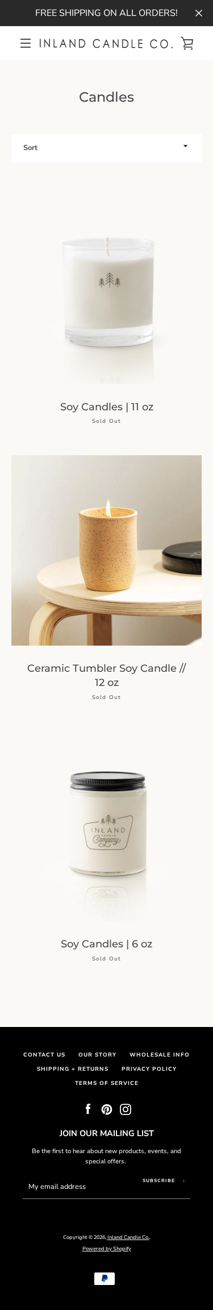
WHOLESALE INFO (160, 1054)
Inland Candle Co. (128, 1237)
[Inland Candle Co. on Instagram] (125, 1109)
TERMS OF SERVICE (107, 1083)
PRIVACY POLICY (149, 1068)
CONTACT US (44, 1054)
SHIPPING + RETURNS (72, 1068)
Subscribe (159, 1181)
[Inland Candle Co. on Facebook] (88, 1109)
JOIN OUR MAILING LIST (107, 1133)
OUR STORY (97, 1054)
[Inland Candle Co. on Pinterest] (106, 1109)
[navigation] (25, 43)
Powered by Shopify (106, 1248)
